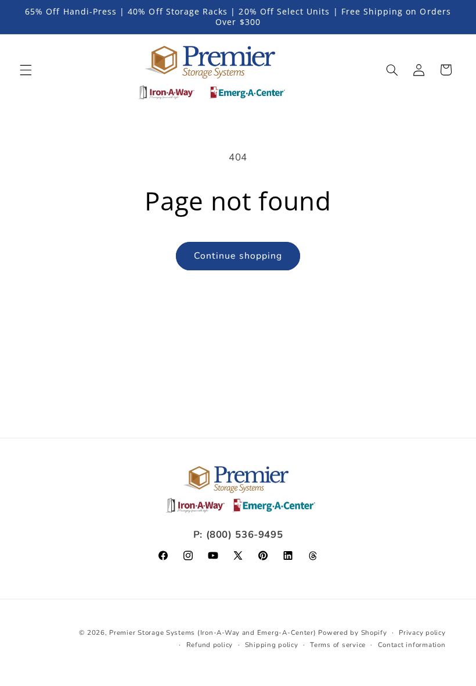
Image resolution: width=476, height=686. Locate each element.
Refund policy (209, 644)
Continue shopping (238, 255)
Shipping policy (271, 644)
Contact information (412, 644)
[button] (25, 69)
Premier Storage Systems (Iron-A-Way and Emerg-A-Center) (212, 632)
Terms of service (338, 644)
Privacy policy (422, 632)
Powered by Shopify (352, 632)
